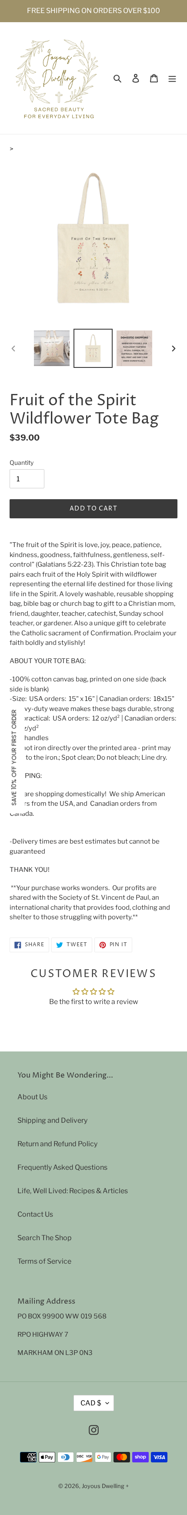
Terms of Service (44, 1261)
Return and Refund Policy (57, 1144)
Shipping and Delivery (52, 1120)
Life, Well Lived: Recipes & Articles (72, 1191)
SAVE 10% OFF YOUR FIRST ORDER (14, 758)
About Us (32, 1097)
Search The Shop (44, 1238)
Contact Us (35, 1214)
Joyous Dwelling (103, 1485)
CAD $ (90, 1403)
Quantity (21, 462)
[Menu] (172, 78)
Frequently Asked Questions (62, 1167)
